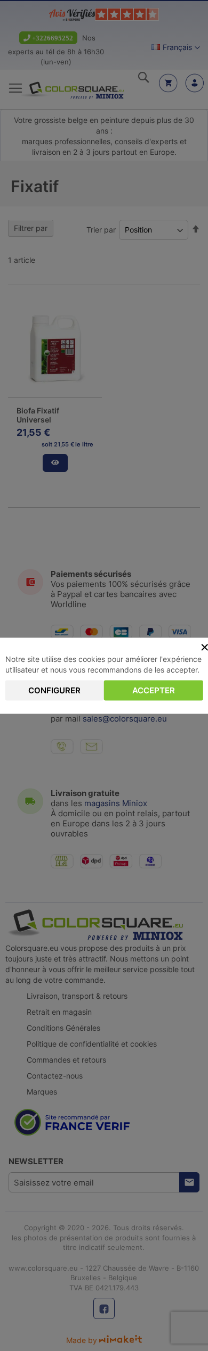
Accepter (153, 690)
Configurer (54, 690)
